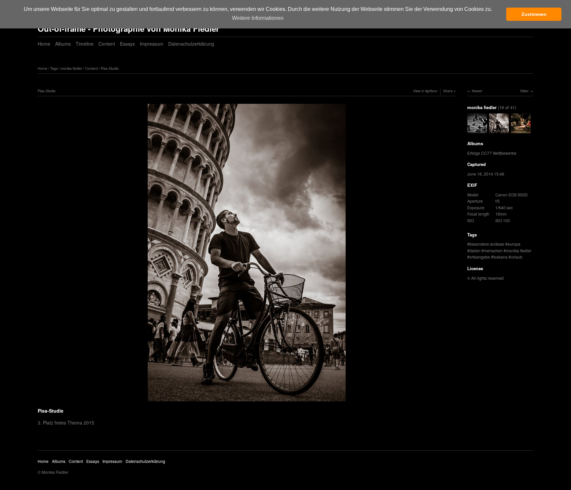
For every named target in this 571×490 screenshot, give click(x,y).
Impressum (151, 43)
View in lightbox (425, 90)
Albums (63, 43)
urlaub (516, 257)
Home (44, 43)
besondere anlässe (487, 244)
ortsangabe (480, 257)
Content (106, 43)
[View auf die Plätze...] (477, 130)
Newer (477, 90)
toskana (500, 257)
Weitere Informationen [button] (258, 18)
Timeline (85, 43)
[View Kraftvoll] (521, 130)
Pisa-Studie (110, 68)
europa (514, 244)
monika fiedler (71, 68)
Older (524, 90)
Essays (127, 43)
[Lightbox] (247, 402)
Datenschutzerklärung (191, 43)
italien (475, 250)
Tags (53, 68)
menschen (493, 250)
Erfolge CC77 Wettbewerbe (491, 153)
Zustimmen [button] (534, 14)
